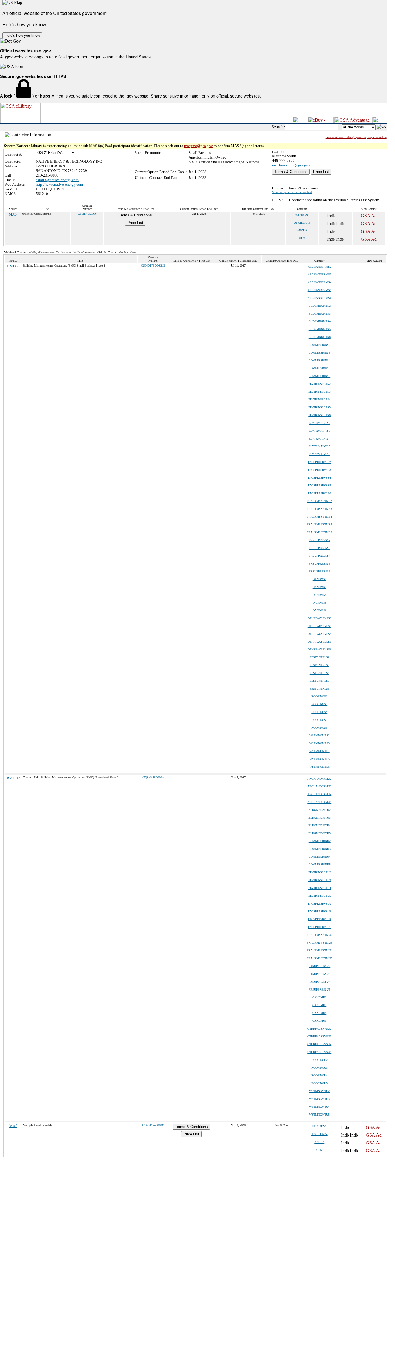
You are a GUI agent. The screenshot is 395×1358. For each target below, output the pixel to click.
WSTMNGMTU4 (319, 1106)
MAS (13, 214)
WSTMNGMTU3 (319, 1098)
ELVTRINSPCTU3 (319, 880)
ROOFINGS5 (319, 719)
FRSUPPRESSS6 (319, 571)
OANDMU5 (319, 1020)
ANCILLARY (302, 222)
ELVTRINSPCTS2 (319, 383)
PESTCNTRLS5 (319, 680)
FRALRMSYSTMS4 (319, 516)
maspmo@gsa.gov (198, 146)
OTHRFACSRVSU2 (319, 1028)
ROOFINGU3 (319, 1067)
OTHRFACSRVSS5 (319, 641)
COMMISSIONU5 (320, 864)
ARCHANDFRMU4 (319, 794)
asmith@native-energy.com (57, 180)
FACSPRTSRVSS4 (319, 477)
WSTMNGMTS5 (319, 758)
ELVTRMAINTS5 (319, 446)
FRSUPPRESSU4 (319, 981)
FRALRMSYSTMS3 (319, 508)
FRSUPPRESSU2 (319, 966)
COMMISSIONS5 (319, 368)
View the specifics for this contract (292, 192)
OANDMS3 (319, 587)
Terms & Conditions (290, 172)
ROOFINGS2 (319, 696)
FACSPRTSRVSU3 (319, 911)
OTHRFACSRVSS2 (319, 618)
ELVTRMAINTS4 (319, 438)
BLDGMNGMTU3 (319, 817)
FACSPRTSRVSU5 (319, 927)
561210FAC (302, 214)
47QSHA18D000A (153, 777)
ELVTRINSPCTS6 (319, 415)
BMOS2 (13, 266)
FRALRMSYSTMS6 (319, 532)
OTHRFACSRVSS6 (319, 649)
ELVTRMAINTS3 (319, 430)
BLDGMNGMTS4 (320, 321)
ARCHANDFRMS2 (319, 266)
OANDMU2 (319, 997)
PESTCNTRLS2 (319, 657)
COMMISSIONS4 (319, 360)
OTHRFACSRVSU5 (319, 1052)
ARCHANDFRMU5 (319, 802)
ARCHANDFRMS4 (319, 282)
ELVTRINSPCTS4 (319, 399)
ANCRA (302, 230)
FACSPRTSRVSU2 (319, 903)
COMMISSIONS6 (319, 376)
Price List (321, 172)
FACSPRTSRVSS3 (319, 469)
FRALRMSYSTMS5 (319, 524)
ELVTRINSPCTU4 (319, 888)
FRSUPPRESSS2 (319, 540)
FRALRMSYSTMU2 (319, 934)
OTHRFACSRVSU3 (319, 1036)
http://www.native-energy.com (59, 184)
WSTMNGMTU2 (319, 1091)
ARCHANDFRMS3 (319, 274)
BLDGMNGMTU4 (319, 825)
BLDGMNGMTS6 (320, 337)
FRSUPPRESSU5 (319, 989)
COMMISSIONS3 (319, 352)
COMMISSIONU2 (320, 841)
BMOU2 (13, 778)
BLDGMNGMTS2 (320, 305)
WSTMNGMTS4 (319, 751)
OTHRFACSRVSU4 (319, 1044)
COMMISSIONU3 (320, 848)
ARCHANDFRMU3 (319, 786)
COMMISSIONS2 (319, 344)
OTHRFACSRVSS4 (319, 633)
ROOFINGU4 (319, 1075)
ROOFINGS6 (319, 727)
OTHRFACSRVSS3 (319, 626)
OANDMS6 (319, 610)
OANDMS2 (319, 579)
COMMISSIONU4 (320, 856)
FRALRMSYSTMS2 (319, 501)
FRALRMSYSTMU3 (319, 942)
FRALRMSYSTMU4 (319, 950)
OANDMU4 (319, 1013)
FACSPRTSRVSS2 (319, 462)
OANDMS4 (319, 594)
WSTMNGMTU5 (319, 1114)
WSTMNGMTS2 (319, 735)
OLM (302, 238)
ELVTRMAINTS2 (319, 423)
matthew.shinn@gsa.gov (291, 165)
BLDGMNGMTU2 (319, 809)
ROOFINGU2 (319, 1059)
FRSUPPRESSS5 (319, 563)
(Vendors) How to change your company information (356, 137)
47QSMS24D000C (153, 1125)
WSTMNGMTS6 (319, 766)
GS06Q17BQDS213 (153, 265)
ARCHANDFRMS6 (319, 297)
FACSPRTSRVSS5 (319, 485)
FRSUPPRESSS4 (319, 555)
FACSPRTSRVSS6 (319, 493)
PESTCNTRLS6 (319, 688)
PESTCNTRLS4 (319, 673)
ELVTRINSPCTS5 (319, 407)
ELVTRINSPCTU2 (319, 872)
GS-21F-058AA (87, 213)
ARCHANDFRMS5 (319, 290)
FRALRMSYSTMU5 (319, 958)
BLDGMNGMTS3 (320, 313)
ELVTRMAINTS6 (319, 454)
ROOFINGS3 (319, 704)
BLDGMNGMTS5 (320, 329)
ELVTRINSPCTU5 (319, 895)
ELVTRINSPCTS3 (319, 391)
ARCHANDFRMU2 (319, 778)
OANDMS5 (319, 602)
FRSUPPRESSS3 (319, 548)
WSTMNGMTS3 (319, 743)
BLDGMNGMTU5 (319, 833)
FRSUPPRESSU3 (319, 973)
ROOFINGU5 (319, 1083)
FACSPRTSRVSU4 (319, 919)
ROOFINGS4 (319, 712)
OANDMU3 (319, 1005)
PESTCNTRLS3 (319, 665)
